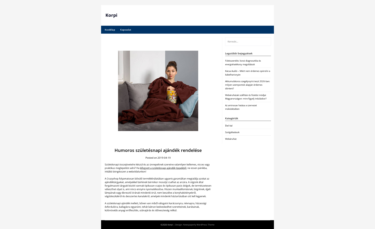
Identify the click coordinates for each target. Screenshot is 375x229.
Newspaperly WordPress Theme (198, 224)
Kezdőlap (110, 29)
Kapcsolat (125, 29)
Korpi (111, 15)
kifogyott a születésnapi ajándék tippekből (163, 168)
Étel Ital (228, 125)
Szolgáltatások (232, 132)
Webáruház (231, 138)
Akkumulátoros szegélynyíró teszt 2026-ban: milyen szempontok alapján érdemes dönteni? (247, 85)
